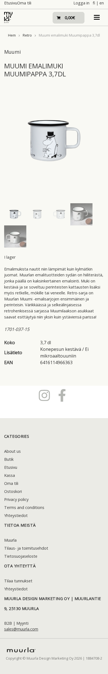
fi (94, 3)
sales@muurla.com (21, 629)
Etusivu (10, 3)
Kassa (9, 475)
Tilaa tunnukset (18, 580)
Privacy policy (16, 499)
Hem (12, 35)
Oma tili (24, 3)
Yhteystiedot (16, 515)
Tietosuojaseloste (20, 556)
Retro (27, 35)
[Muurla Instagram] (44, 395)
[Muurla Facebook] (62, 395)
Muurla (10, 540)
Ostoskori (13, 491)
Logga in (81, 3)
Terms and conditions (24, 507)
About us (12, 451)
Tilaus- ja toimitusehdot (26, 548)
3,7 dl (45, 342)
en (101, 3)
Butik (9, 459)
